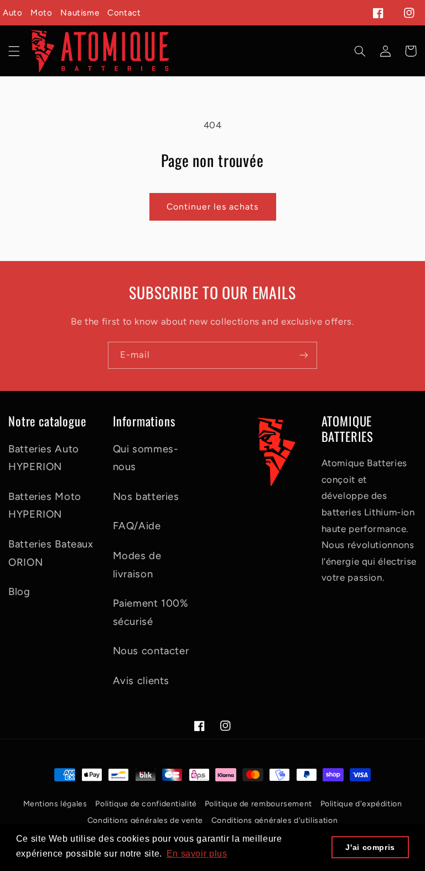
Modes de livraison (137, 564)
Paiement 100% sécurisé (151, 612)
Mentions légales (55, 804)
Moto (41, 13)
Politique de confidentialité (147, 804)
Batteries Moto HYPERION (44, 505)
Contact (124, 13)
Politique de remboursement (258, 804)
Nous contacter (151, 650)
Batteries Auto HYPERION (43, 457)
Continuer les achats (212, 206)
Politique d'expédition (361, 804)
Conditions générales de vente (145, 820)
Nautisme (79, 13)
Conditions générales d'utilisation (274, 820)
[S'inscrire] (304, 355)
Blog (19, 591)
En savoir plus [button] (197, 853)
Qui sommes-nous (146, 457)
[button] (14, 51)
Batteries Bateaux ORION (51, 553)
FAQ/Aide (137, 525)
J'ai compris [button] (370, 847)
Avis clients (141, 680)
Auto (13, 13)
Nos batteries (146, 496)
